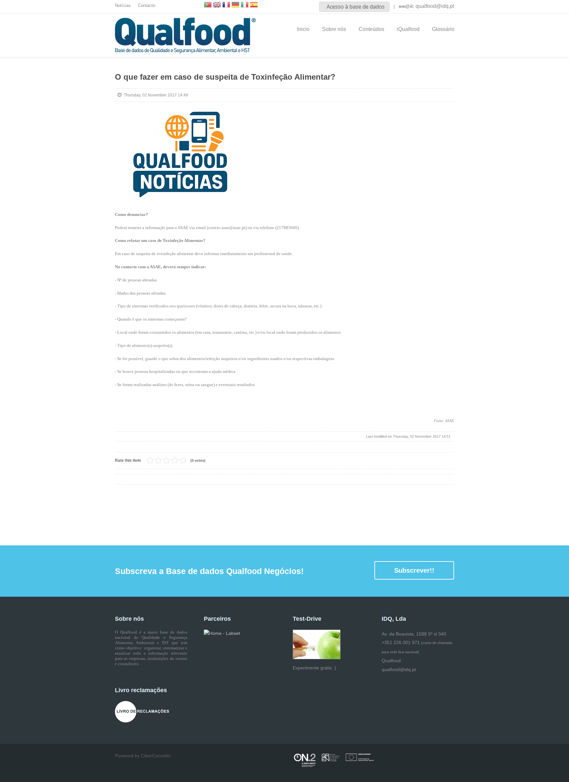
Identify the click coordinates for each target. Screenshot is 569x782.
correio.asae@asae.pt (226, 227)
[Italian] (245, 5)
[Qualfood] (186, 156)
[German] (235, 5)
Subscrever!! (414, 570)
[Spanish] (254, 5)
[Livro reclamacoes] (142, 711)
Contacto (146, 5)
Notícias (123, 5)
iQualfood (408, 29)
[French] (226, 5)
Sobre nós (334, 29)
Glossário (443, 29)
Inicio (303, 29)
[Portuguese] (208, 5)
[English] (217, 5)
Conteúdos (371, 29)
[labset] (222, 633)
